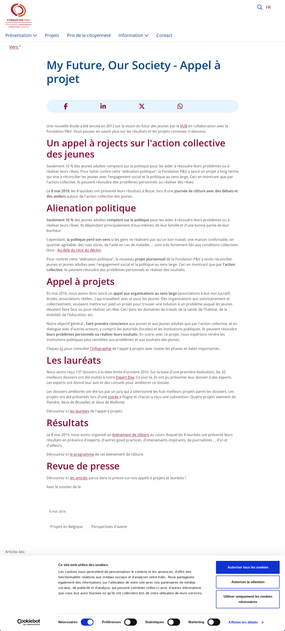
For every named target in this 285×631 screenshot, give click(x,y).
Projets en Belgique (66, 526)
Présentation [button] (19, 35)
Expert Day (125, 377)
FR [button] (268, 7)
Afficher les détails (243, 622)
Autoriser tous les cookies (248, 567)
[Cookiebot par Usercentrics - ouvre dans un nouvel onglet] (28, 622)
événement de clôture (130, 434)
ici (61, 348)
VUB (183, 126)
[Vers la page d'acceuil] (19, 16)
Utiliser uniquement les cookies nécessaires (248, 599)
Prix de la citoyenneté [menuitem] (89, 35)
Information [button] (131, 35)
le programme (82, 454)
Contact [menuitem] (164, 35)
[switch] (130, 622)
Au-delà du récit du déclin (78, 250)
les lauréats (79, 411)
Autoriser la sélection (248, 582)
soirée (113, 396)
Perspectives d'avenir (109, 526)
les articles (79, 477)
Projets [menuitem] (52, 35)
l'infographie (100, 348)
